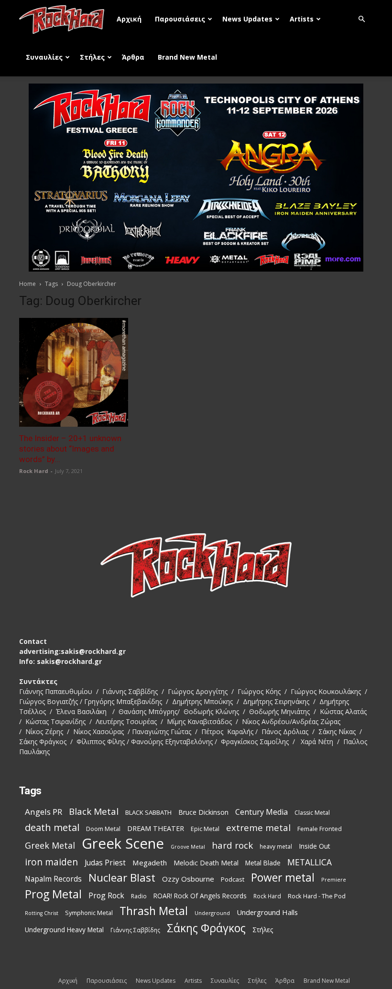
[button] (361, 19)
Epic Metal (205, 829)
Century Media (261, 812)
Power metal (283, 878)
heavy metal (276, 846)
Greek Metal (50, 846)
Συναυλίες (44, 57)
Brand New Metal (187, 57)
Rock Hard (33, 470)
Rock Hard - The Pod (317, 896)
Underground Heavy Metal (64, 929)
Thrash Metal (154, 911)
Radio (139, 896)
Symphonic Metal (89, 913)
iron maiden (51, 862)
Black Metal (94, 812)
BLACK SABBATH (148, 812)
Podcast (232, 879)
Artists (302, 18)
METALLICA (309, 862)
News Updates (247, 18)
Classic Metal (312, 813)
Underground (212, 912)
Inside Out (314, 846)
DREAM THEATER (155, 828)
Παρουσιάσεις (180, 18)
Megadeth (149, 862)
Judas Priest (105, 863)
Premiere (333, 879)
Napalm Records (53, 879)
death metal (52, 827)
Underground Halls (267, 912)
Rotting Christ (41, 913)
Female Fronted (319, 829)
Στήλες (92, 57)
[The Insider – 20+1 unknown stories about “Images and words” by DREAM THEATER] (73, 372)
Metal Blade (263, 862)
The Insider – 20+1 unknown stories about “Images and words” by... (70, 448)
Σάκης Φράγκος (206, 928)
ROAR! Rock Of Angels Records (200, 895)
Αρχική (129, 18)
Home (27, 284)
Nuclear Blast (121, 878)
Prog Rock (106, 896)
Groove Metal (188, 846)
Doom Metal (103, 829)
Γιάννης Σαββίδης (135, 930)
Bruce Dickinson (203, 812)
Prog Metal (53, 894)
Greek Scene (123, 844)
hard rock (232, 846)
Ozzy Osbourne (188, 879)
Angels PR (43, 812)
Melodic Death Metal (206, 862)
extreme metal (258, 827)
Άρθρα (133, 57)
